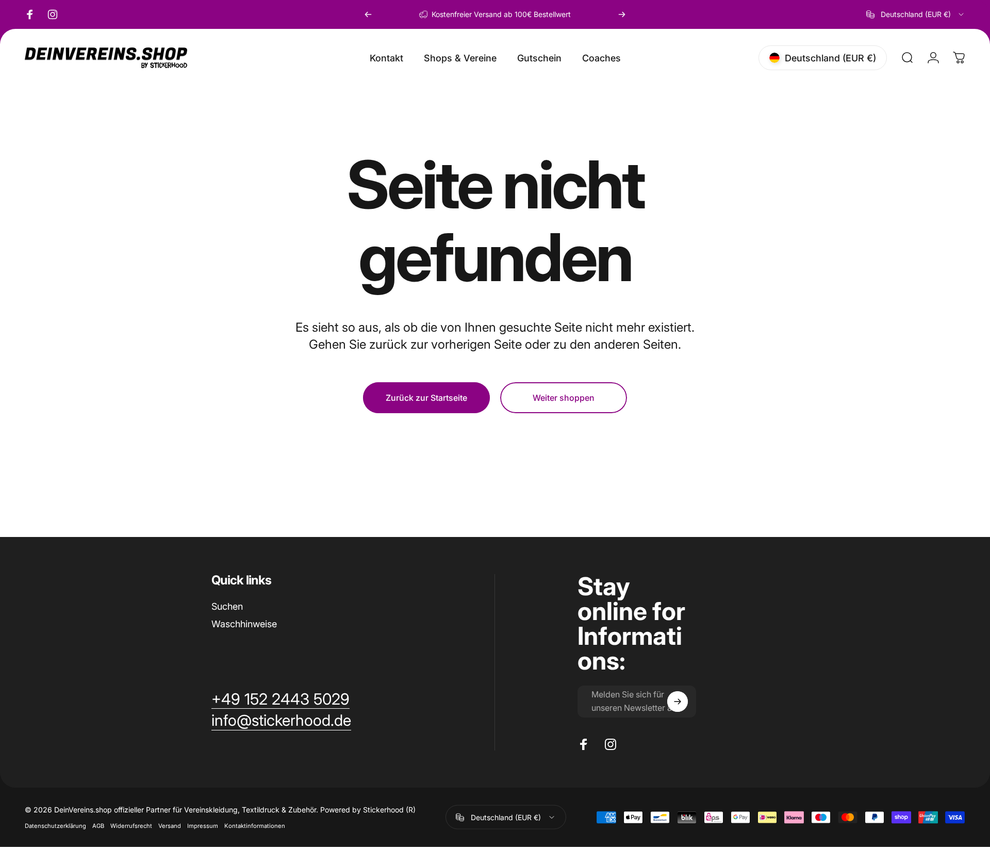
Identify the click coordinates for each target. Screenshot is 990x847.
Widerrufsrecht (131, 825)
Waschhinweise (244, 623)
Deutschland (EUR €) (506, 816)
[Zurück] (368, 14)
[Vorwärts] (621, 14)
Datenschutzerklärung (55, 825)
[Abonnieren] (677, 701)
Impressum (202, 825)
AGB (98, 825)
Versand (169, 825)
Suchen (227, 606)
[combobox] (915, 14)
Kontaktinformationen (254, 825)
